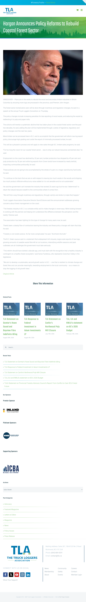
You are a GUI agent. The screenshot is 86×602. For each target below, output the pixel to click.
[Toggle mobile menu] (82, 10)
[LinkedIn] (28, 574)
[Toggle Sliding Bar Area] (84, 2)
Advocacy (8, 504)
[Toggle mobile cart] (77, 10)
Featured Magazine (11, 509)
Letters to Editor (10, 515)
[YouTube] (16, 574)
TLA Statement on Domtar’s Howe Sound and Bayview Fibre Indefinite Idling (11, 309)
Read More (50, 2)
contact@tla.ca (56, 556)
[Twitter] (11, 574)
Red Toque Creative (64, 597)
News (6, 525)
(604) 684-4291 (57, 553)
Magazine (8, 520)
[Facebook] (5, 574)
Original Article (8, 274)
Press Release (9, 536)
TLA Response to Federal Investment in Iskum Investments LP (32, 309)
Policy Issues (9, 531)
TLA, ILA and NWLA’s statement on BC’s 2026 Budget (74, 309)
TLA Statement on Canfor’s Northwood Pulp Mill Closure (53, 309)
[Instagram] (22, 574)
